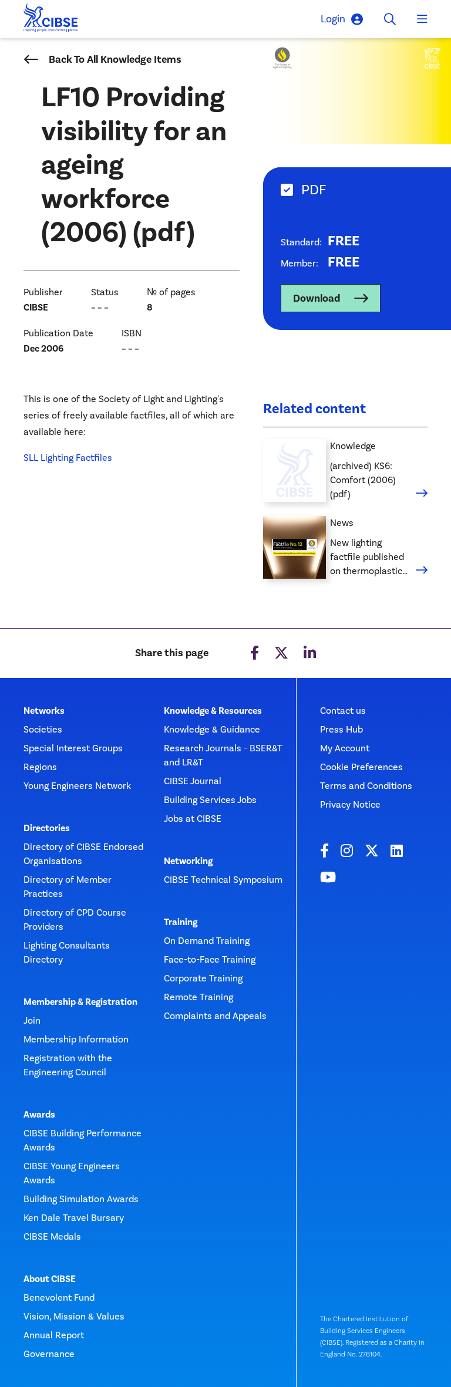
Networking (188, 861)
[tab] (357, 189)
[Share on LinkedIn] (310, 653)
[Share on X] (281, 653)
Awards (39, 1115)
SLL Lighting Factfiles (67, 457)
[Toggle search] (390, 19)
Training (180, 922)
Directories (46, 828)
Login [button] (333, 19)
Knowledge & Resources (213, 711)
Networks (44, 711)
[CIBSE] (51, 21)
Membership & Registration (80, 1002)
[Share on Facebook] (254, 653)
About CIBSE (49, 1279)
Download (316, 298)
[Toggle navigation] (422, 19)
